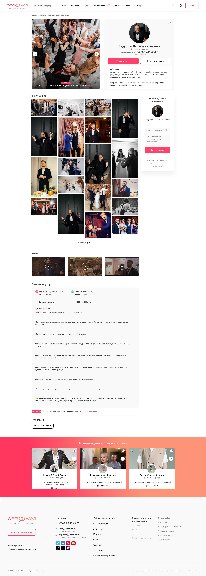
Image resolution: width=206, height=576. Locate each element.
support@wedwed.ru (69, 535)
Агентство (98, 528)
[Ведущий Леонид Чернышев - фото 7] (44, 136)
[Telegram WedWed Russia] (58, 543)
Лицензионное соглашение (141, 571)
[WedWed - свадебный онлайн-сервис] (23, 521)
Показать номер (157, 166)
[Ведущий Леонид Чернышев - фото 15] (98, 197)
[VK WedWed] (63, 543)
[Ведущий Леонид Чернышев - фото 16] (71, 214)
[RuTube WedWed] (68, 548)
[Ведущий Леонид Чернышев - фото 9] (125, 158)
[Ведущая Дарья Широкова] (103, 458)
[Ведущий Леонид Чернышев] (66, 54)
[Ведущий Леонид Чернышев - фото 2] (44, 107)
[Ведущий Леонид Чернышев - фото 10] (98, 164)
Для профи (137, 5)
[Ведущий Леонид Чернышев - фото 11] (44, 177)
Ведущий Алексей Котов (152, 475)
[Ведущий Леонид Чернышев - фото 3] (71, 107)
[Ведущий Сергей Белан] (54, 458)
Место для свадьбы (79, 5)
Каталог (64, 5)
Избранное (173, 5)
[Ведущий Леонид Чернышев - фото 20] (125, 225)
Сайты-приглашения (99, 5)
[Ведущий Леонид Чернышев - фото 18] (44, 206)
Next (97, 54)
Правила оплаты (191, 571)
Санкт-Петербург (44, 6)
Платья (97, 534)
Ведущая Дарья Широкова (103, 475)
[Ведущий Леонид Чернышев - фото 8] (98, 130)
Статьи (96, 539)
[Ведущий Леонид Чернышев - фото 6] (71, 137)
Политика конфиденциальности (168, 571)
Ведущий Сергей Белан (54, 475)
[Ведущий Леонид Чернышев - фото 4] (98, 107)
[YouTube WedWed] (73, 543)
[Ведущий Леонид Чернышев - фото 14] (125, 188)
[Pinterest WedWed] (68, 543)
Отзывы (97, 545)
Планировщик (117, 5)
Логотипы (98, 550)
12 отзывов (104, 485)
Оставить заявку (158, 150)
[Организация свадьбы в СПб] (17, 5)
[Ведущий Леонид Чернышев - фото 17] (125, 206)
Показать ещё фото (85, 243)
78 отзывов (153, 485)
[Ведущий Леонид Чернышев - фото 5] (125, 118)
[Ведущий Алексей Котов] (152, 458)
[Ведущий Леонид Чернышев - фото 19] (98, 225)
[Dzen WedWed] (63, 548)
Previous (35, 54)
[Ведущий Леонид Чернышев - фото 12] (71, 166)
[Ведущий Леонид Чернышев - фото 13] (71, 184)
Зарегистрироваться (21, 532)
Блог (128, 5)
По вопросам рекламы (104, 555)
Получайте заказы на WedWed (22, 549)
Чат (181, 5)
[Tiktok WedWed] (58, 548)
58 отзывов (55, 488)
